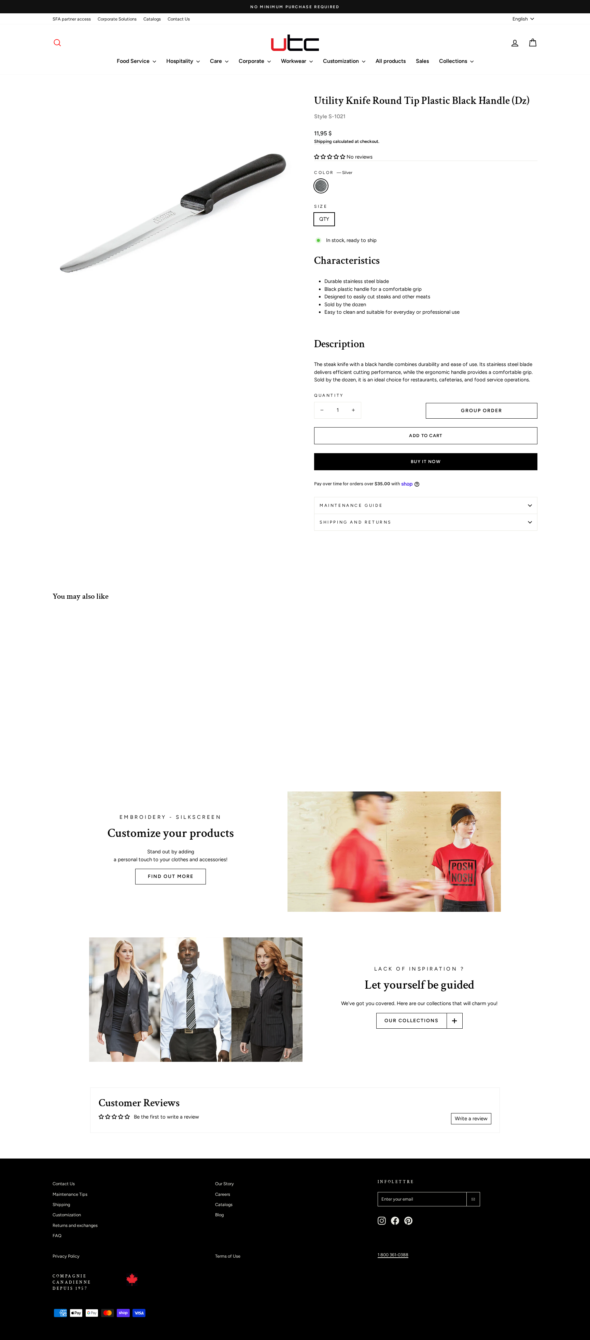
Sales (422, 61)
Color (333, 172)
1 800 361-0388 (393, 1254)
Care (216, 61)
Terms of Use (227, 1256)
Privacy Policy (66, 1256)
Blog (219, 1214)
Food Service (134, 61)
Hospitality (180, 61)
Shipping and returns (356, 522)
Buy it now (426, 461)
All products (391, 61)
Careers (222, 1194)
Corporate (252, 61)
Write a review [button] (471, 1118)
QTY (324, 219)
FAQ (57, 1235)
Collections (453, 61)
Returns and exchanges (75, 1225)
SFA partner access (72, 19)
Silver (321, 186)
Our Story (224, 1183)
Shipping (323, 141)
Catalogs (152, 19)
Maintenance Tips (70, 1194)
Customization (341, 61)
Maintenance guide (351, 505)
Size (320, 206)
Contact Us (179, 19)
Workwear (294, 61)
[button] (330, 157)
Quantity (329, 395)
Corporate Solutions (117, 19)
